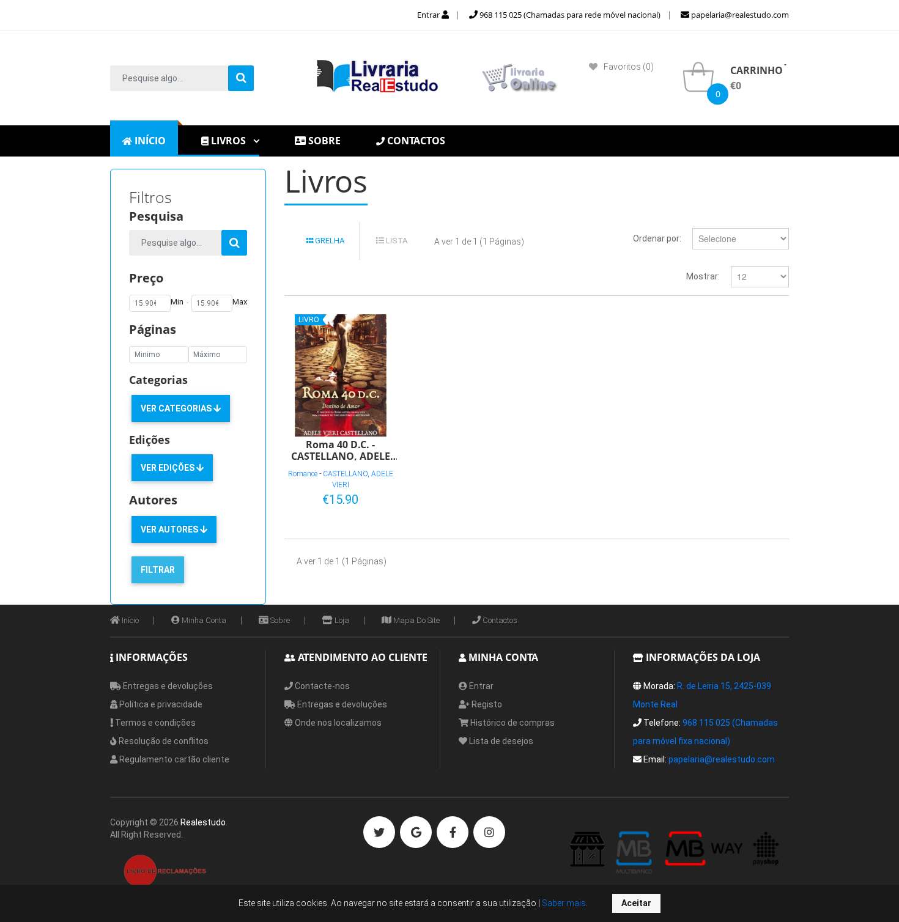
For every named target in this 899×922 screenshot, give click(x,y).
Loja (341, 620)
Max (239, 301)
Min (177, 301)
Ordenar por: (657, 238)
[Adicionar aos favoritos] (348, 497)
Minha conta (203, 620)
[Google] (416, 832)
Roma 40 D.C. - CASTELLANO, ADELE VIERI (340, 449)
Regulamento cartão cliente (173, 759)
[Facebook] (452, 832)
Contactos (499, 620)
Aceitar (636, 903)
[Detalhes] (368, 497)
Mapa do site (415, 620)
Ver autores (170, 529)
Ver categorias (177, 408)
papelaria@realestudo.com (739, 14)
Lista (395, 240)
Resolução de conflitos (163, 741)
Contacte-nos (321, 686)
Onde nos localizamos (337, 723)
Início (129, 620)
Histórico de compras (511, 723)
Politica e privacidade (159, 704)
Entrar (429, 14)
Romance (302, 474)
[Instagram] (489, 832)
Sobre (279, 620)
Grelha (328, 240)
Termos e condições (154, 723)
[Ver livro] (340, 375)
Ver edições (168, 468)
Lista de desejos (500, 741)
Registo (486, 704)
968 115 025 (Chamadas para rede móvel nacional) (569, 14)
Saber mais (563, 903)
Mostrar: (703, 276)
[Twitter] (379, 832)
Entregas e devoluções (167, 686)
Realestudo (203, 822)
